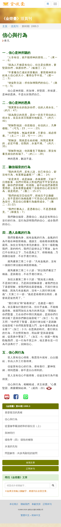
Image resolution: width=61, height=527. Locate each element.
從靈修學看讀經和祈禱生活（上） (23, 426)
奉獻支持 (36, 504)
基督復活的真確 (13, 412)
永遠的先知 (11, 446)
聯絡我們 (25, 504)
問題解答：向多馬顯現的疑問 (21, 453)
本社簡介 (14, 504)
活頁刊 (14, 26)
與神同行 (10, 433)
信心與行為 (11, 419)
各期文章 (30, 462)
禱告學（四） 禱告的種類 (19, 439)
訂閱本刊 (30, 468)
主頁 (4, 26)
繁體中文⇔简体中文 (30, 515)
